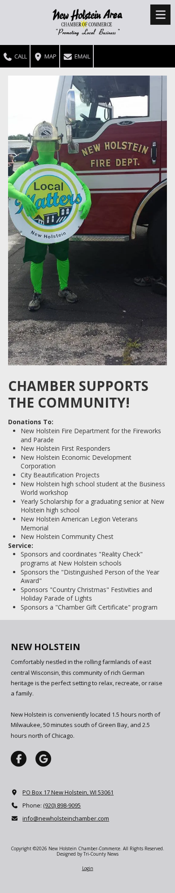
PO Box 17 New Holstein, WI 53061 (68, 792)
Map (50, 56)
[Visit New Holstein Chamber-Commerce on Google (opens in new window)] (43, 759)
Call (20, 56)
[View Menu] (160, 14)
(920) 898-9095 (62, 805)
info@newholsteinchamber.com (65, 818)
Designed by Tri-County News (87, 854)
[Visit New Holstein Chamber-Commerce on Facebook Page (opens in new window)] (18, 759)
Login (87, 868)
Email (81, 56)
